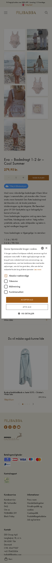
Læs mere (37, 269)
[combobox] (42, 248)
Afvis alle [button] (27, 307)
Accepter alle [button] (27, 300)
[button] (26, 313)
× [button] (46, 248)
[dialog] (26, 281)
